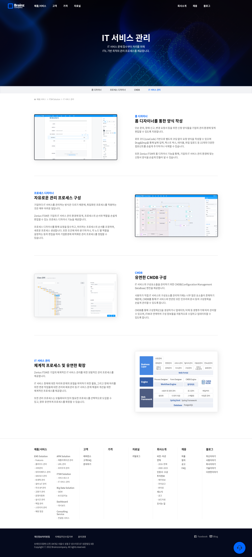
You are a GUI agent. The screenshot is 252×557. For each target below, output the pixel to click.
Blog (215, 536)
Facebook (203, 536)
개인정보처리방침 (42, 536)
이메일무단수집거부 (64, 536)
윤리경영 (82, 536)
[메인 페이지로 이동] (35, 99)
